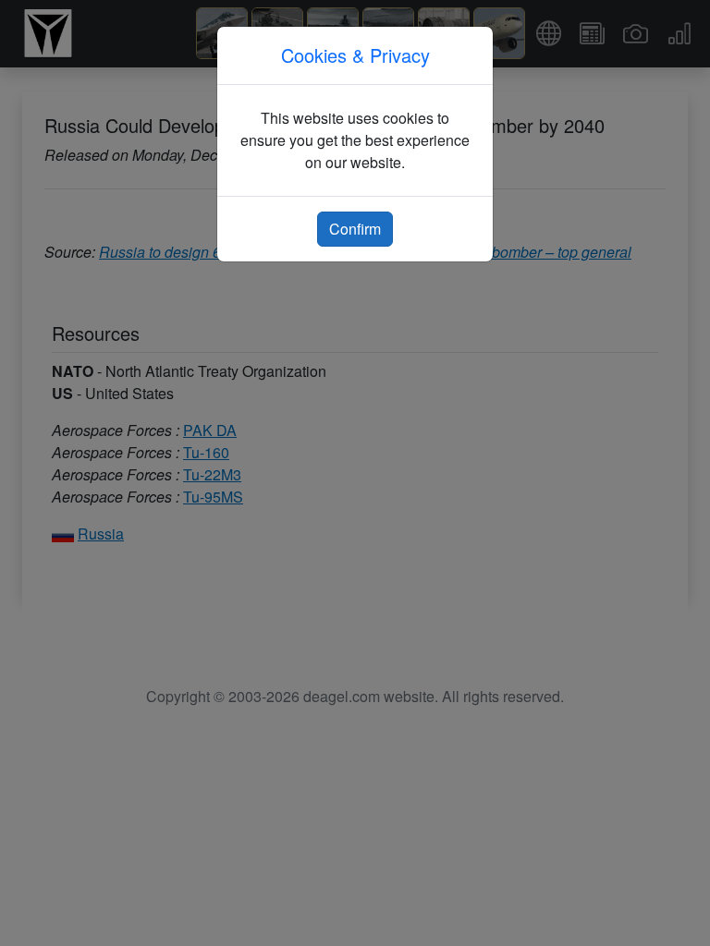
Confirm (355, 228)
